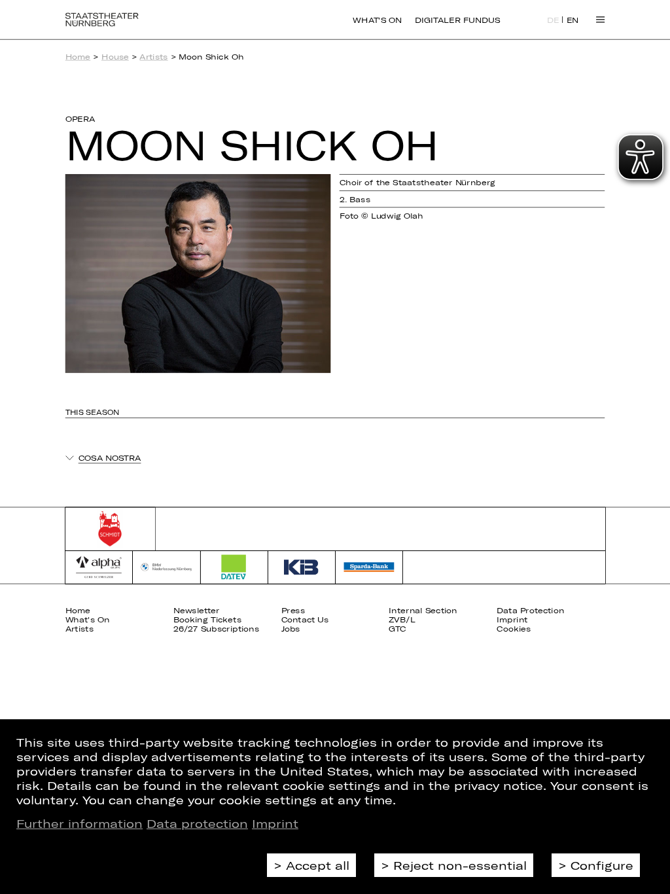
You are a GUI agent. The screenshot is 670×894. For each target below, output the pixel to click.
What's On (377, 20)
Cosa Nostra (110, 458)
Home (78, 57)
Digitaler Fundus (457, 20)
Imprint (275, 823)
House (115, 57)
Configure (602, 865)
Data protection (197, 823)
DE (553, 20)
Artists (153, 57)
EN (573, 20)
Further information (79, 823)
